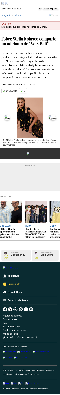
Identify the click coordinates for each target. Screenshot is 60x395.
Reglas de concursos (14, 330)
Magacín (6, 15)
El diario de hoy (11, 326)
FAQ (5, 323)
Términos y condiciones (33, 370)
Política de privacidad (12, 370)
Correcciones (33, 374)
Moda (18, 15)
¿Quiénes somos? (12, 315)
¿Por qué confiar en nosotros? (20, 337)
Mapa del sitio (10, 333)
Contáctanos (10, 319)
